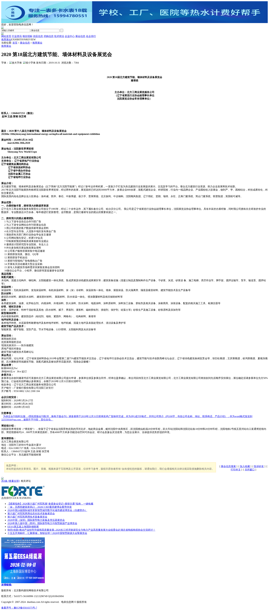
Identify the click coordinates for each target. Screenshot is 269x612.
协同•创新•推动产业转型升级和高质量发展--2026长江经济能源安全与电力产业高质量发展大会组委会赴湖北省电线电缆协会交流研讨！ (81, 530)
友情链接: (6, 584)
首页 (14, 42)
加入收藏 (245, 466)
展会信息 (25, 42)
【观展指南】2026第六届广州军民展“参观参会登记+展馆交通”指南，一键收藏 (50, 503)
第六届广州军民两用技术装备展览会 (27, 516)
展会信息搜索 (228, 466)
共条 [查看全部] (10, 481)
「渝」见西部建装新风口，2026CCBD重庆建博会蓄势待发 (39, 507)
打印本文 (236, 469)
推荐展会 (6, 39)
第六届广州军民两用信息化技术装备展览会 (31, 513)
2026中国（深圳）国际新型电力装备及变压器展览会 (36, 520)
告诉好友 (259, 466)
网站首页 (6, 36)
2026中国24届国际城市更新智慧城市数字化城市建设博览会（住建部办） (47, 510)
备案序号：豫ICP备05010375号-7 (19, 607)
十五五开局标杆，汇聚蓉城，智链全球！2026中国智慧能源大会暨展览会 (47, 533)
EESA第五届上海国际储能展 (23, 526)
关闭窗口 (250, 469)
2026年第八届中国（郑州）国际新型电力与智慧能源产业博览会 (42, 523)
